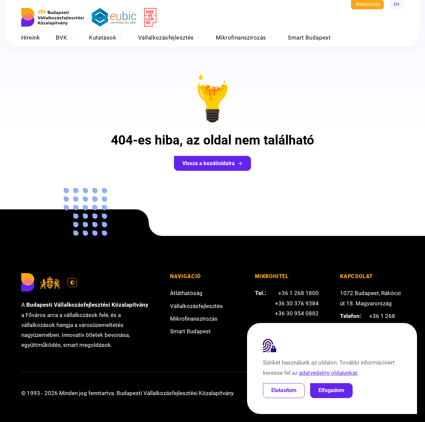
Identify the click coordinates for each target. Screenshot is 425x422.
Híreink (30, 37)
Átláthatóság (368, 4)
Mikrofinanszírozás (241, 37)
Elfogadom (331, 390)
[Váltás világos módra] (72, 282)
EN (396, 4)
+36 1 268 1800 (298, 293)
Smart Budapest (309, 37)
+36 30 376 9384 (297, 303)
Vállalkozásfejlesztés (166, 37)
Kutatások (102, 37)
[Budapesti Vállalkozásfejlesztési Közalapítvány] (52, 17)
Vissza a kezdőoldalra (208, 163)
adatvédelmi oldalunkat (328, 372)
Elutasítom (284, 390)
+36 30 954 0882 (297, 313)
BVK (61, 37)
